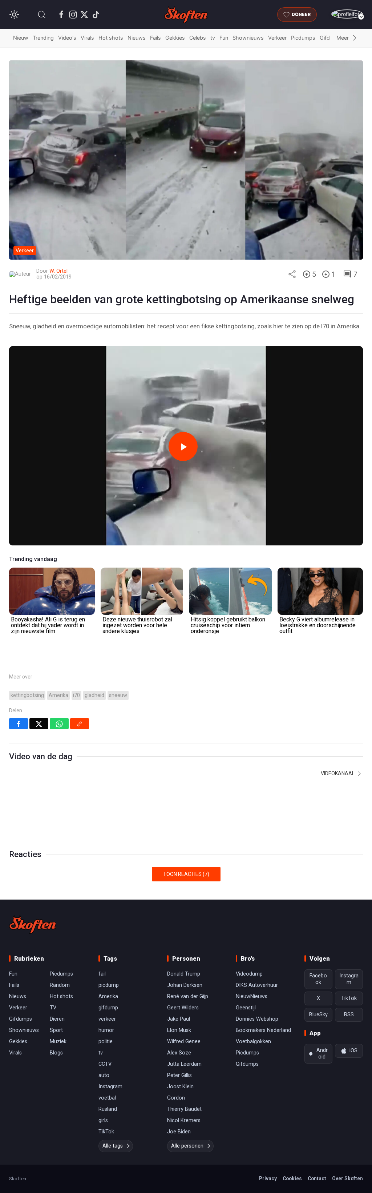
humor (106, 1030)
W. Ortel (58, 271)
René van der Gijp (187, 996)
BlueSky (318, 1015)
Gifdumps (20, 1019)
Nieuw (20, 38)
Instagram (110, 1087)
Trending (43, 38)
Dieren (57, 1019)
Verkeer (277, 38)
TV (53, 1008)
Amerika (58, 695)
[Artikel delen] (292, 274)
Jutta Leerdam (184, 1064)
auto (103, 1075)
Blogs (56, 1053)
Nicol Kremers (184, 1120)
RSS (349, 1015)
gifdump (108, 1008)
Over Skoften (347, 1178)
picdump (108, 985)
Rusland (107, 1109)
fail (102, 974)
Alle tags (112, 1146)
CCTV (105, 1064)
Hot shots (110, 38)
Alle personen (187, 1146)
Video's (67, 38)
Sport (56, 1030)
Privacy (268, 1178)
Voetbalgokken (253, 1041)
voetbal (107, 1098)
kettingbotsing (27, 695)
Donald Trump (183, 974)
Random (60, 985)
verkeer (107, 1019)
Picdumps (303, 38)
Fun (223, 38)
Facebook (318, 979)
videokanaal (338, 773)
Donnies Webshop (257, 1019)
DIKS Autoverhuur (257, 985)
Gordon (176, 1098)
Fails (155, 38)
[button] (41, 14)
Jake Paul (178, 1019)
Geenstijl (246, 1008)
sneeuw (118, 695)
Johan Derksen (184, 985)
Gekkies (175, 38)
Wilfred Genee (184, 1041)
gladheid (94, 695)
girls (103, 1120)
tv (212, 38)
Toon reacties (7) (186, 874)
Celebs (197, 38)
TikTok (106, 1132)
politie (105, 1041)
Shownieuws (248, 38)
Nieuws (137, 38)
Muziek (58, 1041)
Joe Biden (179, 1132)
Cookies (292, 1178)
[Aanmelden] (347, 14)
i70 (76, 695)
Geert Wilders (183, 1008)
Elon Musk (179, 1030)
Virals (87, 38)
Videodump (249, 974)
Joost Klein (180, 1087)
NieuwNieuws (251, 996)
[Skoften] (32, 924)
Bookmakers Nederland (263, 1030)
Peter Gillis (179, 1075)
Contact (317, 1178)
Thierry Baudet (184, 1109)
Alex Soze (179, 1053)
